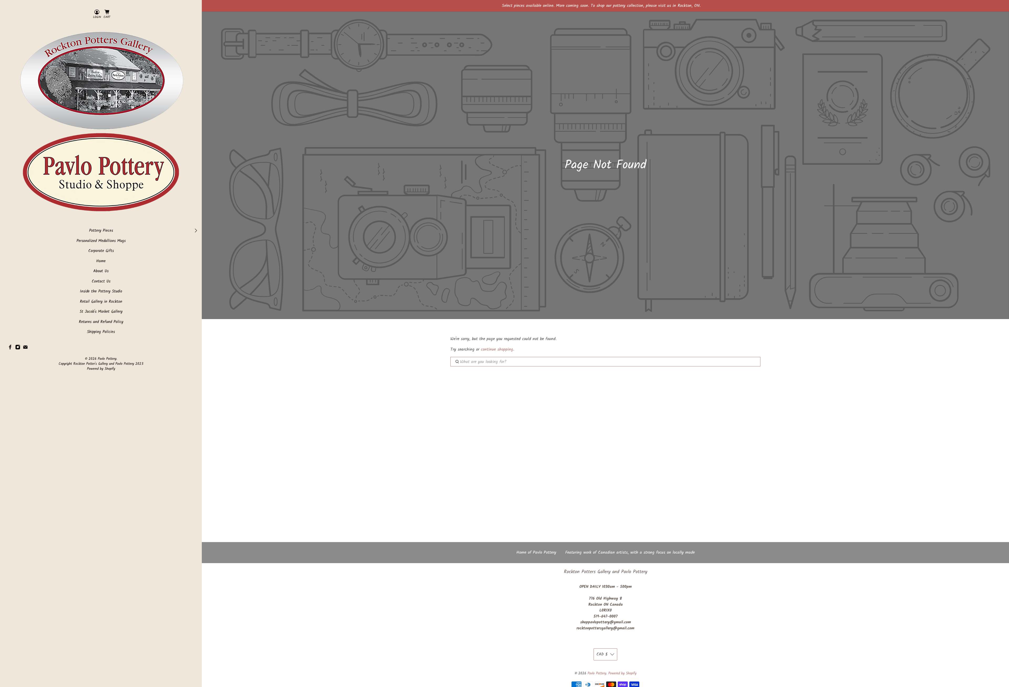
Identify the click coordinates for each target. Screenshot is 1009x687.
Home (101, 261)
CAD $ (602, 654)
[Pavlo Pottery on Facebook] (10, 348)
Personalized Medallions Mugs (101, 241)
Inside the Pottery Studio (101, 292)
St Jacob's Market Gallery (101, 312)
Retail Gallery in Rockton (101, 302)
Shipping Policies (101, 332)
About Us (101, 271)
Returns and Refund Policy (101, 322)
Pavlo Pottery (107, 359)
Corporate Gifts (101, 251)
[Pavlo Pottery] (100, 123)
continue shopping (497, 349)
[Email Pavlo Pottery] (25, 348)
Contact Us (101, 282)
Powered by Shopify (101, 369)
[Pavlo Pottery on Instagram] (18, 348)
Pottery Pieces (101, 231)
